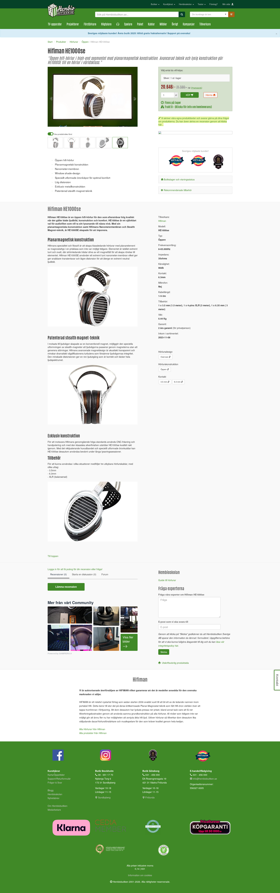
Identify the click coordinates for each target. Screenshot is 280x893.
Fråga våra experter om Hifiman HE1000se (181, 594)
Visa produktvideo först (62, 134)
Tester (201, 4)
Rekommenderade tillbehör (178, 190)
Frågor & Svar (55, 782)
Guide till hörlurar (167, 580)
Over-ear (165, 356)
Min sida (226, 4)
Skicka (163, 652)
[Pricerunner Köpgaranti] (211, 827)
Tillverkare (205, 24)
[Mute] (113, 122)
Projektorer (73, 24)
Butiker (154, 4)
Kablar (151, 24)
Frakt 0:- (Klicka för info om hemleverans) (188, 107)
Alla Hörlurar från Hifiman (92, 729)
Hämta (209, 95)
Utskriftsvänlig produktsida (175, 662)
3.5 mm (164, 381)
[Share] (125, 122)
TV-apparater (55, 24)
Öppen (164, 369)
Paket (140, 24)
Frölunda (150, 797)
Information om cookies (140, 875)
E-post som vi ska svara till (173, 621)
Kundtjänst (168, 4)
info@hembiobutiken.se (205, 778)
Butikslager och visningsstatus (179, 179)
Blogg (50, 790)
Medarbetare (54, 809)
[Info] (131, 122)
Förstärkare (90, 24)
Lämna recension (66, 587)
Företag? (213, 4)
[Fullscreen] (119, 122)
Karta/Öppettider (56, 774)
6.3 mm (177, 381)
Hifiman (162, 220)
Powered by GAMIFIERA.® (60, 653)
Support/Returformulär (59, 778)
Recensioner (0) (58, 574)
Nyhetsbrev (53, 798)
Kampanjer (189, 24)
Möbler (163, 24)
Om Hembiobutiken (57, 805)
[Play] (53, 122)
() (196, 87)
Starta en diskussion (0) (84, 574)
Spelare (128, 24)
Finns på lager (172, 103)
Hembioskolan (185, 4)
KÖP (188, 95)
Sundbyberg (104, 797)
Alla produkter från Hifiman (93, 733)
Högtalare (106, 24)
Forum (104, 574)
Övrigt (175, 24)
